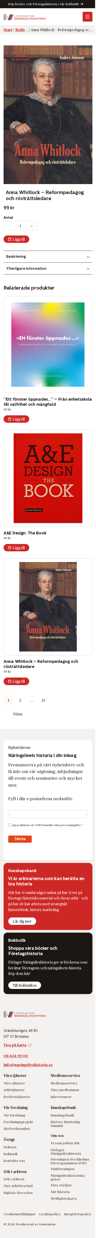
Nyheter (10, 1147)
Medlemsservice (64, 1083)
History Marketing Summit (65, 1124)
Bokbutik (11, 1154)
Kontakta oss (14, 1161)
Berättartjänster (17, 1097)
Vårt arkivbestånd (18, 1186)
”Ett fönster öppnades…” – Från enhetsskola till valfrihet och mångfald (48, 402)
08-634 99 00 (16, 1055)
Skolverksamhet (17, 1128)
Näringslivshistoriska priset (68, 1177)
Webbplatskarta (64, 1198)
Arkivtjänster (14, 1090)
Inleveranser (61, 1097)
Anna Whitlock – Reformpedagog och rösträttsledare (41, 664)
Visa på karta (15, 1044)
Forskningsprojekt (18, 1122)
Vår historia (60, 1192)
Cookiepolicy (50, 1214)
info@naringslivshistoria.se (28, 1064)
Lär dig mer (22, 921)
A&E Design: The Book (25, 532)
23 (43, 700)
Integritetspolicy (77, 1214)
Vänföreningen (62, 1169)
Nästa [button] (17, 713)
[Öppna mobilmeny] (87, 17)
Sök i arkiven (14, 1179)
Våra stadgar (61, 1185)
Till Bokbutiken (25, 985)
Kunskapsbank (62, 1115)
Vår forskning (14, 1115)
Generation (47, 1224)
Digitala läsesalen (18, 1193)
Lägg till (19, 239)
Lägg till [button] (19, 419)
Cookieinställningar (19, 1214)
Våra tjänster (14, 1083)
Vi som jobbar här (65, 1143)
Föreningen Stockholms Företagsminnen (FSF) (70, 1161)
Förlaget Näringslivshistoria (66, 1152)
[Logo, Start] (25, 16)
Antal (8, 217)
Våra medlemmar (65, 1090)
